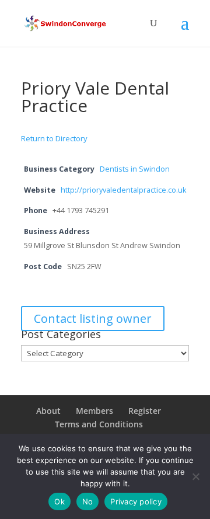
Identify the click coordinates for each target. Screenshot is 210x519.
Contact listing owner (93, 318)
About (48, 410)
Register (144, 410)
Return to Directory (54, 138)
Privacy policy (136, 501)
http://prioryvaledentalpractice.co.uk (123, 190)
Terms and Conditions (99, 424)
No (87, 501)
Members (94, 410)
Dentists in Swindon (135, 169)
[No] (195, 476)
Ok (59, 501)
